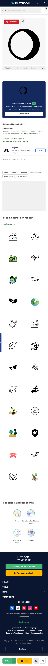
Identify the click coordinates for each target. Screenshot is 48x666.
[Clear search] (33, 10)
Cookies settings (37, 633)
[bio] (35, 411)
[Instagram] (30, 608)
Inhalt (5, 582)
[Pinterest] (24, 608)
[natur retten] (35, 476)
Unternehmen (8, 597)
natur (6, 172)
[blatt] (13, 345)
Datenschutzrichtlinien (16, 630)
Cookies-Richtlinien (34, 630)
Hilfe (4, 592)
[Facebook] (12, 608)
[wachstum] (35, 236)
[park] (35, 345)
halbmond (23, 172)
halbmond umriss (36, 172)
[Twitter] (18, 608)
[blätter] (35, 280)
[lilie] (13, 454)
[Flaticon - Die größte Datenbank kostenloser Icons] (20, 3)
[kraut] (35, 367)
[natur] (13, 236)
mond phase (8, 176)
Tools (5, 587)
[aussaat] (35, 389)
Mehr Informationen (31, 109)
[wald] (13, 258)
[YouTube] (36, 608)
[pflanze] (35, 258)
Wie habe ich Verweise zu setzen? (15, 141)
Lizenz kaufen (24, 114)
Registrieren (24, 622)
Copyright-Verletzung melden (17, 633)
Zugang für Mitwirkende (24, 566)
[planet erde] (13, 280)
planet (13, 172)
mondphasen (21, 176)
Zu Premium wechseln (24, 573)
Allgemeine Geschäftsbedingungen (24, 628)
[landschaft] (35, 323)
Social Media (24, 602)
